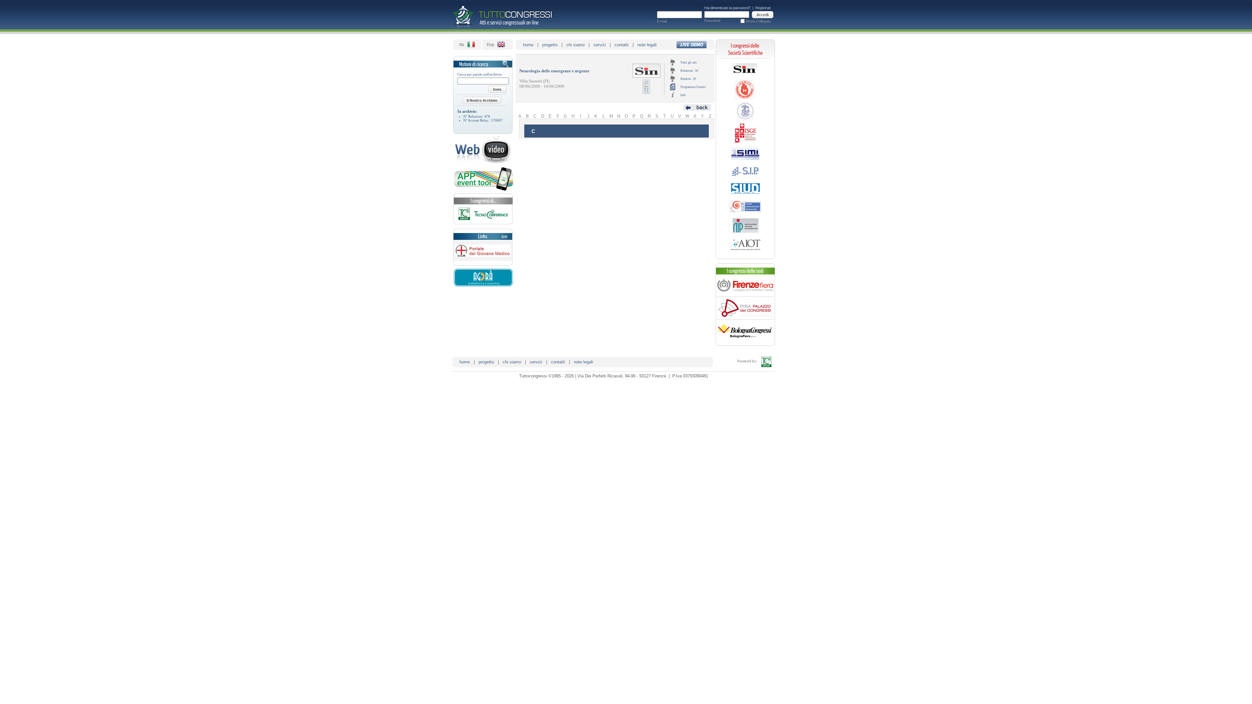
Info (683, 95)
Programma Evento (693, 87)
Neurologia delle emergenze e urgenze (554, 70)
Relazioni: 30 (689, 70)
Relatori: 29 (688, 79)
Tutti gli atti (688, 62)
